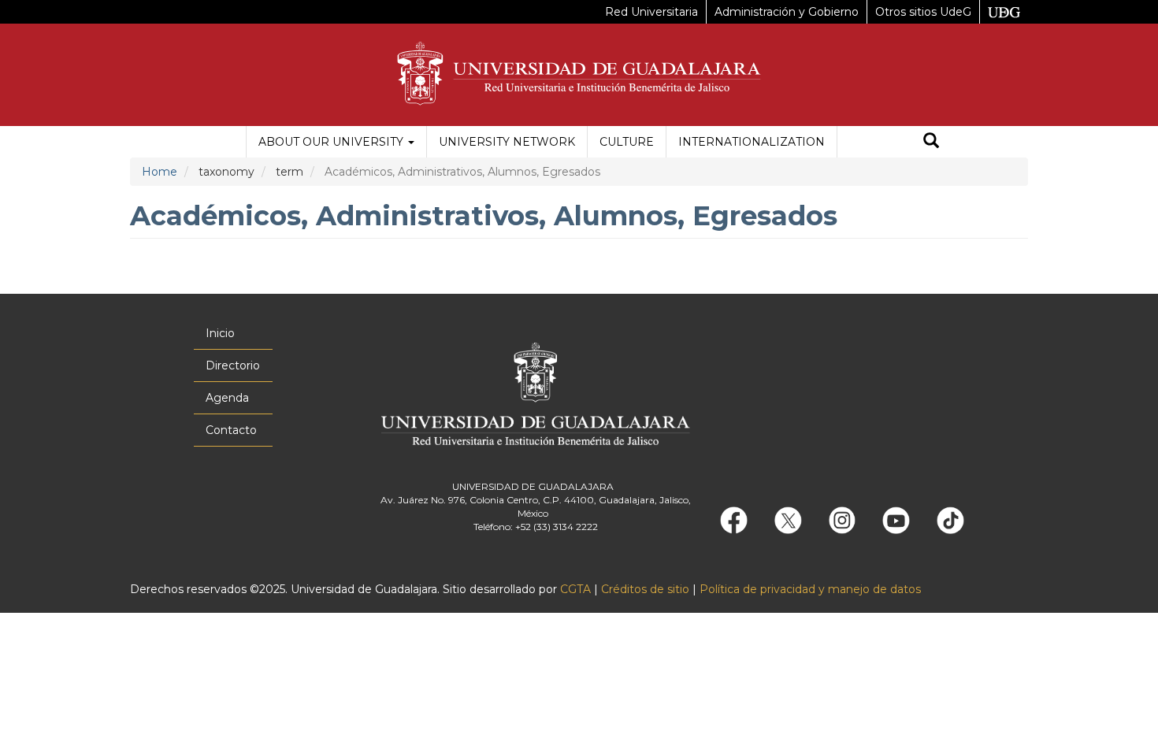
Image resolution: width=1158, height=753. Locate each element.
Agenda (227, 398)
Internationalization (751, 142)
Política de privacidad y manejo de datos (810, 589)
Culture (626, 142)
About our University (332, 142)
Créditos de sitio (645, 589)
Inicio (220, 333)
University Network (507, 142)
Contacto (231, 430)
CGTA (575, 589)
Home (159, 172)
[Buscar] (931, 142)
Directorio (233, 365)
